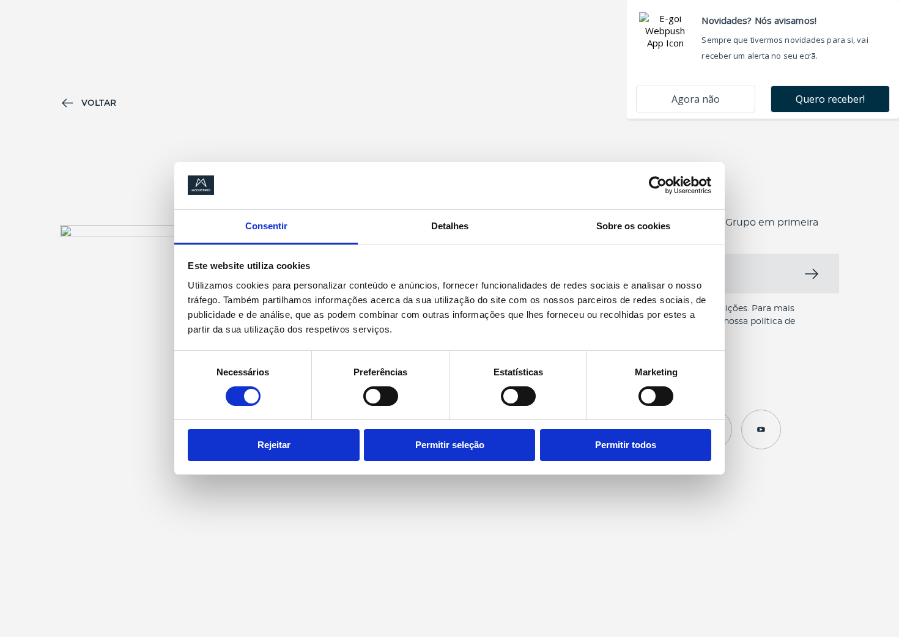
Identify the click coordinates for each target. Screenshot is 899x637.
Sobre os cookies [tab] (633, 226)
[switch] (380, 396)
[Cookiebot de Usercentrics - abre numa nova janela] (657, 185)
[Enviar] (814, 273)
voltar (98, 103)
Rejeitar (273, 445)
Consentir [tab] (266, 226)
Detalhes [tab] (449, 226)
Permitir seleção (449, 445)
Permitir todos (625, 445)
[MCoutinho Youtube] (761, 429)
